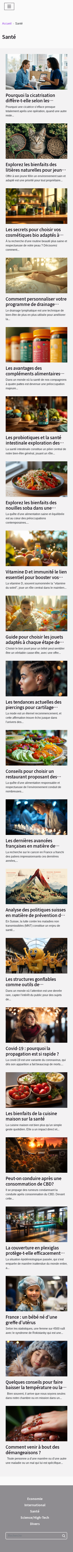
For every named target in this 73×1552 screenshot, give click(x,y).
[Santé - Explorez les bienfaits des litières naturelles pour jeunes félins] (36, 140)
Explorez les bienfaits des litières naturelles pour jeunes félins (36, 169)
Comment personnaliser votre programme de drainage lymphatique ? (36, 304)
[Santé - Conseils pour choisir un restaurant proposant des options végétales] (36, 747)
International (34, 1504)
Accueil (7, 23)
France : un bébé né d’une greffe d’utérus (31, 1319)
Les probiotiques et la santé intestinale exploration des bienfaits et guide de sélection (36, 442)
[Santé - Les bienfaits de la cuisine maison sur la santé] (36, 1089)
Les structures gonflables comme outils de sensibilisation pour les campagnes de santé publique (36, 987)
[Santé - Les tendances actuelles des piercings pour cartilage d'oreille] (36, 678)
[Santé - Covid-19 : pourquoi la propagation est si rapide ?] (36, 1024)
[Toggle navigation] (9, 6)
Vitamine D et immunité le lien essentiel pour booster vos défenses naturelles (36, 577)
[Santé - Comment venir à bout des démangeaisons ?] (36, 1423)
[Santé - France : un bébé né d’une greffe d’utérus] (36, 1293)
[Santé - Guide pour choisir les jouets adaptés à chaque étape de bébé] (36, 613)
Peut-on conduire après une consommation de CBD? (33, 1181)
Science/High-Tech (35, 1517)
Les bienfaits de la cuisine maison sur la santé (31, 1116)
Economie (35, 1498)
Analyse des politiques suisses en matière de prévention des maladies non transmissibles (36, 915)
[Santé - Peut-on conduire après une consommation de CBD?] (36, 1154)
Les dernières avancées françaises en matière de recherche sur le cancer (30, 845)
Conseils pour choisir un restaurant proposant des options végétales (31, 776)
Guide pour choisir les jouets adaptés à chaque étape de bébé (34, 642)
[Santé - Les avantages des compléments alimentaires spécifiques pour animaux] (36, 344)
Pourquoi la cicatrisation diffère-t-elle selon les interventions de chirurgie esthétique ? (32, 103)
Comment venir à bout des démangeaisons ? (32, 1449)
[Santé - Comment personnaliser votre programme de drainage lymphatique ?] (36, 275)
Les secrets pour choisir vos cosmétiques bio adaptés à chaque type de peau (33, 234)
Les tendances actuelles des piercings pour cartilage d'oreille (33, 707)
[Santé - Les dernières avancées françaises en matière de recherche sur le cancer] (36, 816)
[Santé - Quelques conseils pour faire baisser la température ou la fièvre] (36, 1358)
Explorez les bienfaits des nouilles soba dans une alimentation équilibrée (31, 507)
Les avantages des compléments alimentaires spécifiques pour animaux (33, 373)
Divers (35, 1523)
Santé (34, 1511)
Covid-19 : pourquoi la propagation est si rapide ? (32, 1051)
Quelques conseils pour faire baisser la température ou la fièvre (34, 1387)
